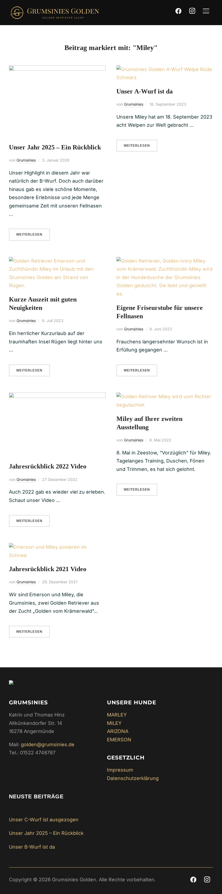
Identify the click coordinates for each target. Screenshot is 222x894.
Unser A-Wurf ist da (144, 91)
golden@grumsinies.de (47, 744)
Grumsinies (26, 160)
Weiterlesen (29, 234)
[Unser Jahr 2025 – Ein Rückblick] (57, 69)
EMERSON (119, 739)
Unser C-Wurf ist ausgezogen (44, 819)
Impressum (120, 770)
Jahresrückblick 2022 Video (47, 466)
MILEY (114, 723)
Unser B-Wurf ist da (32, 847)
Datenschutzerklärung (133, 778)
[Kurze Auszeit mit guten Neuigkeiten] (57, 261)
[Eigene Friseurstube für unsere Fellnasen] (164, 261)
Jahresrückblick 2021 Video (47, 568)
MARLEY (117, 715)
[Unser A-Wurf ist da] (164, 69)
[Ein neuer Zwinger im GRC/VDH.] (11, 684)
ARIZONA (117, 731)
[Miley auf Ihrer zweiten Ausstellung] (164, 396)
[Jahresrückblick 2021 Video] (57, 547)
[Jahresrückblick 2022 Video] (57, 396)
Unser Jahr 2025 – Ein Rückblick (55, 147)
